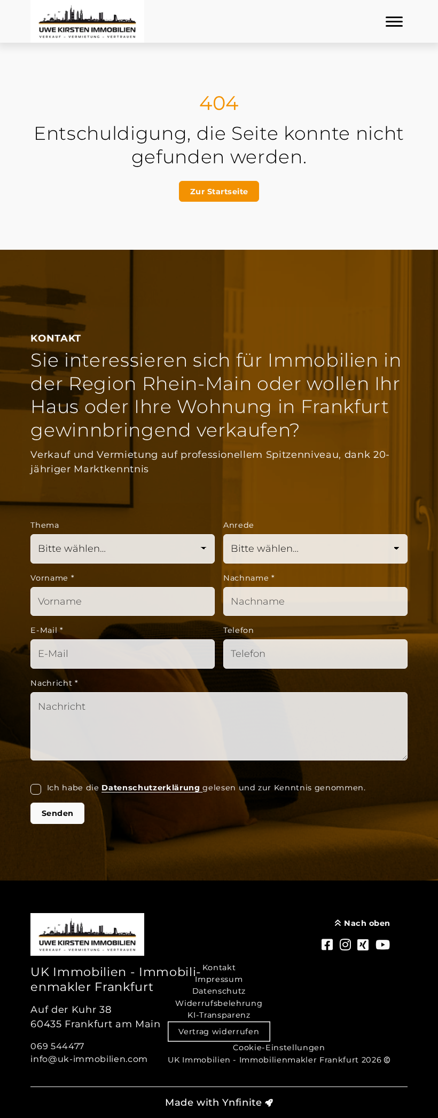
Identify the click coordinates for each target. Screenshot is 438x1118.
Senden (58, 813)
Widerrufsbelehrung (218, 1003)
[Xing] (363, 945)
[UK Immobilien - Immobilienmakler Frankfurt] (87, 21)
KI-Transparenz (218, 1015)
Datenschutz (219, 991)
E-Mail (46, 630)
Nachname (249, 578)
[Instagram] (345, 945)
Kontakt (219, 967)
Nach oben (366, 923)
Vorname (52, 578)
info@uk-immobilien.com (89, 1059)
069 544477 (57, 1046)
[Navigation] (394, 21)
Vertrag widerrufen (218, 1031)
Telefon (238, 630)
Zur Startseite (219, 191)
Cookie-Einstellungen (279, 1047)
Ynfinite (242, 1102)
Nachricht (54, 683)
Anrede (238, 525)
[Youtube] (383, 945)
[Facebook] (327, 945)
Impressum (219, 979)
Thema (44, 525)
